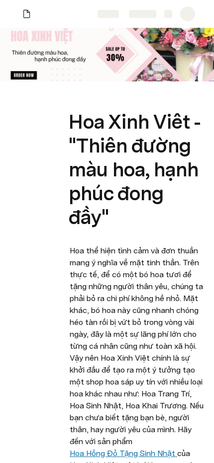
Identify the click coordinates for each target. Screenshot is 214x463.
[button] (75, 99)
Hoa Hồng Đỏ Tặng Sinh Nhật (123, 453)
